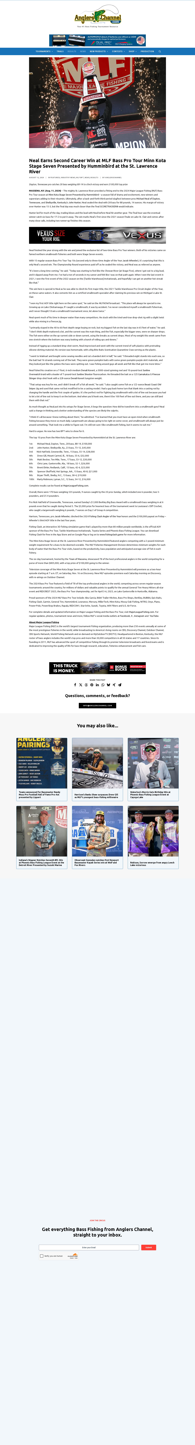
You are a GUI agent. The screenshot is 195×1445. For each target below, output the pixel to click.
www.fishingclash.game (111, 534)
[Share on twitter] (80, 685)
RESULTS (72, 51)
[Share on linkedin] (97, 685)
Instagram (139, 616)
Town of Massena (78, 559)
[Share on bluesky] (108, 685)
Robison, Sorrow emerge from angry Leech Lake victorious (152, 863)
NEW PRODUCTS (98, 51)
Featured (55, 177)
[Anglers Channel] (97, 16)
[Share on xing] (114, 685)
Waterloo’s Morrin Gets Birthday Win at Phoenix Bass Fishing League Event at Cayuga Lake (150, 794)
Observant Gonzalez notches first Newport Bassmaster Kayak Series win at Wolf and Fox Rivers (97, 862)
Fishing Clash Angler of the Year (105, 516)
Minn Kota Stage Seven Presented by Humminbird (74, 194)
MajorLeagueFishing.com (75, 485)
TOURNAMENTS (43, 51)
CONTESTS (117, 51)
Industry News (68, 177)
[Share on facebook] (75, 685)
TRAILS (60, 51)
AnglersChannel (113, 177)
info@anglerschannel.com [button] (97, 705)
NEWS (83, 51)
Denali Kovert (88, 370)
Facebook (125, 616)
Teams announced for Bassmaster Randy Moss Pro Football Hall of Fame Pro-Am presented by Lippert (39, 794)
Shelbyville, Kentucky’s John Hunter (63, 202)
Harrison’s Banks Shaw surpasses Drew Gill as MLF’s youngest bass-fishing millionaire (96, 795)
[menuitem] (44, 51)
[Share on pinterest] (91, 685)
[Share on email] (119, 685)
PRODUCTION (147, 51)
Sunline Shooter (85, 374)
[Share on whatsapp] (103, 685)
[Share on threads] (86, 685)
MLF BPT (80, 177)
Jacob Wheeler (130, 260)
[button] (160, 51)
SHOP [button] (131, 51)
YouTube (154, 616)
